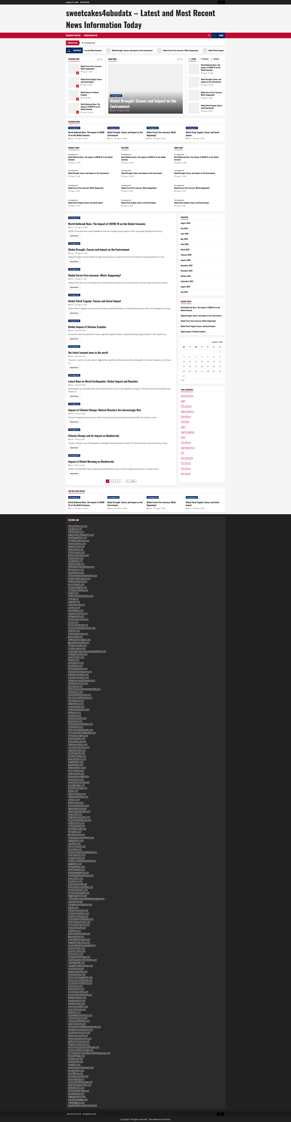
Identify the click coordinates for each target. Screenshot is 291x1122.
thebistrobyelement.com (78, 709)
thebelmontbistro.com (78, 744)
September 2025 (187, 281)
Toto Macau (186, 442)
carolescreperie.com (77, 648)
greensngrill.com (75, 636)
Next (133, 481)
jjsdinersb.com (74, 1012)
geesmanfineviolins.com (78, 555)
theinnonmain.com (76, 552)
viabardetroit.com (76, 703)
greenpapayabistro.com (78, 872)
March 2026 (185, 249)
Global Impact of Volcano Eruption (73, 69)
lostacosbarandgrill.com (78, 776)
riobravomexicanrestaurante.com (82, 575)
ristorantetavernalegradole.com (82, 732)
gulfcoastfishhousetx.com (79, 933)
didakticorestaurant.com (78, 1044)
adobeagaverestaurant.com (80, 1015)
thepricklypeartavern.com (79, 921)
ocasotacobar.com (76, 706)
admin (114, 111)
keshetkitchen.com (76, 1087)
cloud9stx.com (74, 843)
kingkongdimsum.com (77, 895)
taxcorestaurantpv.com (78, 991)
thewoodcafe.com (76, 549)
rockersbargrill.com (76, 825)
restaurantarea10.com (78, 613)
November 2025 (186, 270)
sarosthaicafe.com (76, 968)
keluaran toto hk (73, 35)
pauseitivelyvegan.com (78, 1099)
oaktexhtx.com (74, 930)
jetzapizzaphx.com (76, 1070)
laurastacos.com (75, 881)
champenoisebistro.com (78, 913)
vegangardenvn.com (77, 1096)
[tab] (194, 59)
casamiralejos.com (76, 657)
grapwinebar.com (75, 764)
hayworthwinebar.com (78, 971)
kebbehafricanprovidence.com (81, 566)
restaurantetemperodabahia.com (82, 852)
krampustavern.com (77, 1000)
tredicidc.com (74, 630)
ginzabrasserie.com (76, 834)
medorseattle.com (76, 773)
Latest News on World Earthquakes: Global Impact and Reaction (103, 381)
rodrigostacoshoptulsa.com (80, 904)
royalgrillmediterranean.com (80, 965)
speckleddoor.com (76, 572)
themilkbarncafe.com (77, 828)
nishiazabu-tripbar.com (78, 735)
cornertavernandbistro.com (80, 983)
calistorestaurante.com (78, 633)
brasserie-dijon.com (76, 951)
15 (127, 481)
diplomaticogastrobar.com (79, 1084)
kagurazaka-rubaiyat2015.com (81, 534)
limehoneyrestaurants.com (80, 1038)
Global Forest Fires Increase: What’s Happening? (151, 50)
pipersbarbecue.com (77, 758)
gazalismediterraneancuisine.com (82, 1105)
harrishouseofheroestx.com (80, 697)
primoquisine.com (76, 662)
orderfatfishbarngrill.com (79, 939)
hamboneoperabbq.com (78, 1090)
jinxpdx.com (73, 593)
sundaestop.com (75, 560)
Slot (182, 452)
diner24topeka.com (76, 869)
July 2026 (184, 228)
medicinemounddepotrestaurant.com (84, 1026)
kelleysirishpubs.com (77, 997)
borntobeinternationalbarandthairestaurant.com (89, 1052)
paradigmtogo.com (76, 785)
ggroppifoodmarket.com (78, 642)
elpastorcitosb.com (76, 546)
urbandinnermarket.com (78, 782)
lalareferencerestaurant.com (80, 1029)
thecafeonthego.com (77, 756)
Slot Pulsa (185, 421)
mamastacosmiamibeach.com (81, 837)
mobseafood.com (75, 726)
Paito (183, 437)
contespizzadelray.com (78, 590)
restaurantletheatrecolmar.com (81, 627)
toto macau (186, 468)
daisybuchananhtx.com (78, 683)
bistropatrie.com (75, 686)
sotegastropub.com (76, 857)
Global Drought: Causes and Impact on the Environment (103, 50)
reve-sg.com (73, 598)
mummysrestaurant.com (79, 924)
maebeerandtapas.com (78, 916)
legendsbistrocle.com (77, 808)
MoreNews (153, 1119)
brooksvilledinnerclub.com (79, 694)
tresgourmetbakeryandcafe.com (82, 860)
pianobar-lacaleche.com (78, 674)
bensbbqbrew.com (76, 1093)
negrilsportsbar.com (77, 750)
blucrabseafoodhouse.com (79, 820)
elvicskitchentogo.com (77, 787)
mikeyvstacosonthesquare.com (81, 680)
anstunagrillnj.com (76, 1079)
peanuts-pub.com (75, 802)
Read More (75, 236)
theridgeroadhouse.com (78, 540)
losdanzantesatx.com (77, 718)
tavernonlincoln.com (77, 1009)
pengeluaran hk (90, 35)
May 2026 (184, 239)
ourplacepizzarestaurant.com (81, 1067)
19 (196, 366)
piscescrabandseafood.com (80, 994)
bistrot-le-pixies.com (77, 846)
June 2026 (184, 233)
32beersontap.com (76, 563)
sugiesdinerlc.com (76, 840)
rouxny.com (73, 622)
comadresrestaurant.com (79, 1032)
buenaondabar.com (76, 738)
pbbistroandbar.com (77, 793)
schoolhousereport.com (78, 677)
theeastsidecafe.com (77, 927)
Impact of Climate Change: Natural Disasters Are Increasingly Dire (104, 410)
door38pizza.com (75, 1073)
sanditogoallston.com (77, 537)
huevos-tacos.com (76, 779)
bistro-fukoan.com (76, 770)
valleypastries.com (76, 616)
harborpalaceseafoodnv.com (80, 723)
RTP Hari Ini (186, 463)
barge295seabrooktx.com (79, 942)
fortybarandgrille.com (77, 587)
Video (221, 35)
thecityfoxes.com (75, 665)
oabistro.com (74, 799)
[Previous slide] (178, 59)
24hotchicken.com (76, 531)
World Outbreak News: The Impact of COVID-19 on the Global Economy (193, 69)
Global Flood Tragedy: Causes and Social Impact (196, 50)
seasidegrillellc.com (76, 962)
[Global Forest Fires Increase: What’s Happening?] (145, 89)
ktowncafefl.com (75, 814)
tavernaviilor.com (75, 878)
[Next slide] (181, 59)
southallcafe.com (75, 901)
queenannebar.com (76, 948)
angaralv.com (74, 601)
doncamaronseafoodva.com (80, 980)
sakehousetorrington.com (79, 639)
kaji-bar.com (73, 907)
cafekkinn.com (74, 1064)
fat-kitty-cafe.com (75, 1058)
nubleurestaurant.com (78, 1017)
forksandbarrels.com (77, 741)
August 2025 (185, 286)
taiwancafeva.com (76, 558)
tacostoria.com (74, 715)
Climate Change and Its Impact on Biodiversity (93, 436)
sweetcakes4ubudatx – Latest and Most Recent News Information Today (140, 18)
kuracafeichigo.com (76, 1055)
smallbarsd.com (75, 529)
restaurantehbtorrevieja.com (80, 1050)
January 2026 (186, 260)
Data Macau (186, 416)
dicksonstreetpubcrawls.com (80, 729)
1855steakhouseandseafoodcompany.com (86, 898)
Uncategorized (89, 43)
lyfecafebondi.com (76, 700)
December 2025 (186, 265)
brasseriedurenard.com (78, 619)
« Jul (182, 380)
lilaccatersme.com (76, 569)
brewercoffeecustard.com (79, 578)
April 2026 (185, 244)
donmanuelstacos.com (78, 889)
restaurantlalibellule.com (79, 1020)
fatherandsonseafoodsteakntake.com (84, 689)
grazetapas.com (75, 849)
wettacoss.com (74, 712)
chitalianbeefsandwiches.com (80, 875)
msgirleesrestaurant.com (79, 817)
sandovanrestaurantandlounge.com (83, 1047)
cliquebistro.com (75, 691)
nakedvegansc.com (76, 1102)
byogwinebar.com (76, 761)
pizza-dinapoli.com (76, 584)
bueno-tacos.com (75, 953)
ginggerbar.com (75, 863)
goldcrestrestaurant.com (79, 1041)
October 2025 (186, 276)
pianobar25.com (75, 721)
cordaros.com (74, 607)
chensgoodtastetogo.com (79, 956)
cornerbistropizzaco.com (79, 747)
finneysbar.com (75, 831)
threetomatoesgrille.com (79, 892)
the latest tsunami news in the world (88, 352)
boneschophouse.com (77, 668)
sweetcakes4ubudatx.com (79, 811)
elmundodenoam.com (77, 526)
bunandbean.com (75, 610)
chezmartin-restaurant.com (80, 671)
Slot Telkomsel (187, 458)
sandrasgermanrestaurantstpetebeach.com (87, 651)
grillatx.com (73, 790)
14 (208, 361)
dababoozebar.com (76, 1003)
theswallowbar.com (76, 866)
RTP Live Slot (186, 406)
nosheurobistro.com (77, 543)
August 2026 (185, 223)
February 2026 (186, 254)
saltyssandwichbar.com (78, 796)
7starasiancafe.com (76, 604)
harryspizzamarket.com (78, 1076)
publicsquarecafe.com (77, 884)
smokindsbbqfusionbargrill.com (82, 945)
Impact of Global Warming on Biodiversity (91, 461)
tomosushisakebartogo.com (80, 1081)
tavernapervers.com (77, 854)
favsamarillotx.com (76, 988)
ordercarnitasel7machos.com (81, 595)
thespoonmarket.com (77, 645)
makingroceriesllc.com (78, 654)
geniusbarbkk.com (76, 936)
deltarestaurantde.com (78, 1035)
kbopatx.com (73, 659)
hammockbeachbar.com (78, 805)
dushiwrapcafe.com (76, 753)
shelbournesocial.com (77, 581)
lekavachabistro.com (77, 767)
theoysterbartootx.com (78, 910)
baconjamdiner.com (76, 974)
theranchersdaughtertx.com (80, 977)
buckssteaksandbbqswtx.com (80, 919)
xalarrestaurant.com (77, 1023)
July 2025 (184, 292)
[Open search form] (209, 35)
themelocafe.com (75, 1061)
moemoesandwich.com (78, 1006)
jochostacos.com (75, 985)
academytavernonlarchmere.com (82, 959)
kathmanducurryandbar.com (80, 887)
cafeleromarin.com (76, 823)
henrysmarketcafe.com (78, 624)
